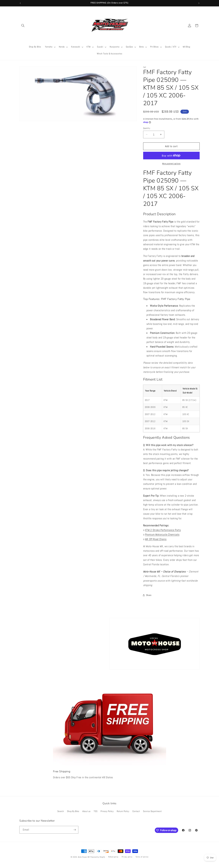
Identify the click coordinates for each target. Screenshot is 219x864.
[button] (23, 25)
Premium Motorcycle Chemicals (162, 534)
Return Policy (123, 811)
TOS (95, 811)
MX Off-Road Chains (156, 539)
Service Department (152, 811)
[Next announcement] (199, 3)
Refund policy (113, 857)
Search (60, 811)
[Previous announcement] (20, 3)
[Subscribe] (74, 830)
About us (86, 811)
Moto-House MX (84, 857)
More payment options (171, 163)
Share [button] (149, 595)
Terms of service (142, 857)
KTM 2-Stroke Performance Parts (163, 530)
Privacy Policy (107, 811)
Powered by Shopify (97, 857)
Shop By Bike (73, 811)
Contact (136, 811)
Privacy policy (127, 857)
